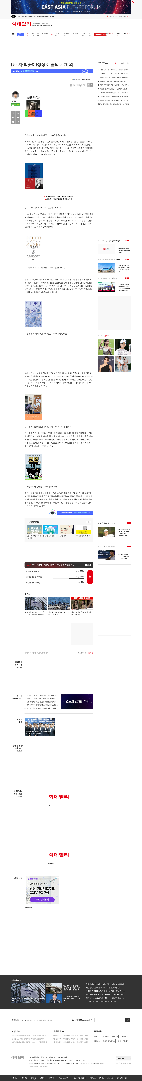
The (126, 33)
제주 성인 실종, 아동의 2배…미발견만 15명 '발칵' (102, 988)
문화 (33, 34)
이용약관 (51, 1078)
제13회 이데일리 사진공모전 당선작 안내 (35, 1021)
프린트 (18, 117)
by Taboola (19, 667)
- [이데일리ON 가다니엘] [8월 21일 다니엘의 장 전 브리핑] (70, 1035)
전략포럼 (106, 1036)
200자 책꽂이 (36, 522)
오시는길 (33, 1078)
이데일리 (32, 24)
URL (18, 122)
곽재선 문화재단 (123, 1041)
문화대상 (97, 1036)
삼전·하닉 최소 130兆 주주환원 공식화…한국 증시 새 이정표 (107, 998)
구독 (116, 16)
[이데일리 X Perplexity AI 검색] (52, 71)
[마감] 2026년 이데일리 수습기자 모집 (34, 1019)
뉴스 (116, 63)
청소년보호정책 (63, 1078)
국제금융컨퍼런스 (109, 1041)
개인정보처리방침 (121, 1078)
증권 (122, 63)
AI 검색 (19, 34)
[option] (53, 16)
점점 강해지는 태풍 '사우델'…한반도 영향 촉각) (40, 702)
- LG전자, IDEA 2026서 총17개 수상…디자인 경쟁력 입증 (29, 1042)
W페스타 (115, 1036)
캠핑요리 (97, 1041)
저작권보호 (92, 1078)
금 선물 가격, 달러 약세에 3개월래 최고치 (100, 1001)
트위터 (18, 113)
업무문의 (42, 1078)
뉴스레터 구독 (82, 653)
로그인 (129, 16)
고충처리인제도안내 (80, 1078)
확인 (128, 1020)
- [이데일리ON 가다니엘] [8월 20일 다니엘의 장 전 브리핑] (70, 1039)
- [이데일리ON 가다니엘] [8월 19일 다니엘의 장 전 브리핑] (70, 1042)
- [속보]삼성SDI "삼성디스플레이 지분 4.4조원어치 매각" (28, 1035)
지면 (120, 16)
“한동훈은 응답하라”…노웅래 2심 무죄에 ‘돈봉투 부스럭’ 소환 (107, 991)
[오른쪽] (53, 719)
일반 (90, 34)
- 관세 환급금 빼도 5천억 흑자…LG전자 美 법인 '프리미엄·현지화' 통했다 (30, 1039)
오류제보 (101, 1078)
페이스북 (13, 113)
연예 (127, 63)
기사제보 (110, 1078)
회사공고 (24, 1078)
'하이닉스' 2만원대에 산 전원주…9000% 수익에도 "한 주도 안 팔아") (47, 699)
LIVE (13, 16)
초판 (124, 16)
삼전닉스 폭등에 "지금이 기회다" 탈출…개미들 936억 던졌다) (45, 708)
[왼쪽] (51, 719)
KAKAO (13, 122)
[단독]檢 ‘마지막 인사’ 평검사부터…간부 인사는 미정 (104, 994)
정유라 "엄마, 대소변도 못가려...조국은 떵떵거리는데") (43, 695)
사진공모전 (124, 1036)
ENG (110, 16)
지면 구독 (90, 653)
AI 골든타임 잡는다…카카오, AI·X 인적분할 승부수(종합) (105, 984)
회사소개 (15, 1078)
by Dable (19, 751)
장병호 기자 (15, 101)
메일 (13, 117)
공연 (38, 34)
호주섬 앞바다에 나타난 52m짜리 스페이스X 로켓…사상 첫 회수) (46, 705)
